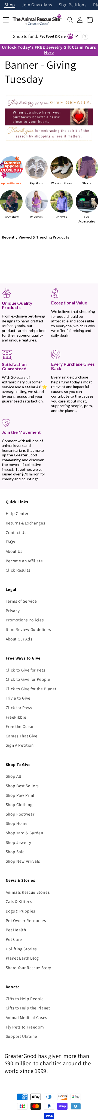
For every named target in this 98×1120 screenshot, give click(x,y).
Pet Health (16, 929)
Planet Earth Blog (22, 958)
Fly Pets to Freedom (25, 1027)
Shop (9, 5)
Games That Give (22, 735)
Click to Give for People (28, 679)
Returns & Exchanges (25, 523)
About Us (14, 551)
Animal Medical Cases (26, 1017)
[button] (70, 20)
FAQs (10, 541)
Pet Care (14, 939)
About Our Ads (19, 639)
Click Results (18, 570)
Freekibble (16, 717)
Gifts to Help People (25, 998)
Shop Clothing (19, 804)
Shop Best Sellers (22, 785)
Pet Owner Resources (26, 920)
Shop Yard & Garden (24, 832)
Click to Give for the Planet (31, 688)
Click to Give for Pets (25, 670)
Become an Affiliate (24, 560)
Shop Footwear (20, 814)
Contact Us (16, 532)
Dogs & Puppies (20, 911)
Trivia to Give (18, 698)
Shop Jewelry (18, 842)
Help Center (17, 513)
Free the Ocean (20, 726)
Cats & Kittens (19, 901)
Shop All (13, 776)
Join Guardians (37, 5)
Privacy (13, 610)
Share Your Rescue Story (28, 967)
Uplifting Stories (21, 948)
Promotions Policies (25, 619)
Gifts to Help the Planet (28, 1008)
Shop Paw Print (20, 795)
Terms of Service (21, 601)
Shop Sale (15, 851)
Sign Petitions (73, 5)
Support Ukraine (21, 1036)
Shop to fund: (39, 36)
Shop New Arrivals (23, 861)
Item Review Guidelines (28, 629)
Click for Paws (19, 707)
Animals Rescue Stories (28, 892)
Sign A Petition (20, 745)
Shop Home (17, 823)
